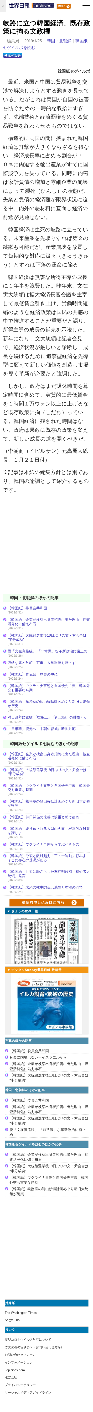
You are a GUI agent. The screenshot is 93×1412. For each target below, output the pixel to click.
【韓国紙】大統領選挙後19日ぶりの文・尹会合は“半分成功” (47, 637)
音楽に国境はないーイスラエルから (38, 1057)
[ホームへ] (31, 6)
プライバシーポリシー (20, 1385)
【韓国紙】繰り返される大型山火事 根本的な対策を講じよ (49, 830)
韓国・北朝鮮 (59, 41)
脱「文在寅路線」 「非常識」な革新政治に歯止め (47, 651)
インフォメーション (19, 1362)
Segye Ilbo (12, 1320)
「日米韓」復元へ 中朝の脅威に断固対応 (42, 729)
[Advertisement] (46, 546)
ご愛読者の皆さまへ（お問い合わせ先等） (34, 1347)
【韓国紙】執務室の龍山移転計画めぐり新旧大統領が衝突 (49, 703)
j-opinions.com (15, 1370)
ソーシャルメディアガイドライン (28, 1392)
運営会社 (11, 1377)
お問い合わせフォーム (20, 1355)
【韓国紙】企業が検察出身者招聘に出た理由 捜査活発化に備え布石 (49, 622)
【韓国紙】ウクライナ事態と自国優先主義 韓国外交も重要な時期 (49, 688)
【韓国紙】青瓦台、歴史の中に (33, 674)
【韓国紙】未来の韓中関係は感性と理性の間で (45, 887)
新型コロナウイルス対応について (28, 1339)
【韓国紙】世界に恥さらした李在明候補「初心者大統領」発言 (49, 873)
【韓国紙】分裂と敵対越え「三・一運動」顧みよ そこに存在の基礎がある (49, 858)
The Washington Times (21, 1313)
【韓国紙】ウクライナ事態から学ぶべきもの (43, 844)
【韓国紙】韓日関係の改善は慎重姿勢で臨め (43, 817)
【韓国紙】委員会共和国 (27, 608)
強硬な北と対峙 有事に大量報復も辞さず (42, 663)
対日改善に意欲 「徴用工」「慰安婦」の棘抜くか (47, 717)
